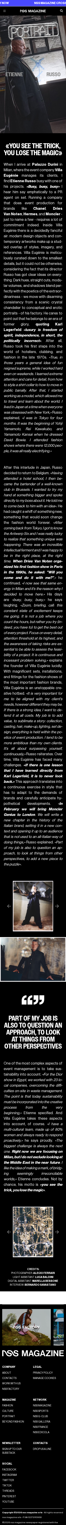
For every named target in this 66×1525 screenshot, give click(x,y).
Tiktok (7, 1485)
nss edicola (41, 1432)
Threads (8, 1491)
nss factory (10, 1389)
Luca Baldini (44, 1277)
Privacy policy (43, 1372)
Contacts (9, 1378)
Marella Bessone (45, 1281)
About (6, 1372)
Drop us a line (42, 1449)
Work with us (11, 1383)
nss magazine (42, 1405)
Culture (8, 1411)
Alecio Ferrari (44, 1273)
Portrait (8, 1416)
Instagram (9, 1475)
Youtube (8, 1501)
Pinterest (9, 1496)
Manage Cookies (44, 1378)
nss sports (40, 1411)
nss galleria (41, 1421)
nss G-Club (40, 1416)
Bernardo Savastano (40, 1284)
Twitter (8, 1480)
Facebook (9, 1469)
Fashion (7, 1405)
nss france (40, 1427)
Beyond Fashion (13, 1421)
